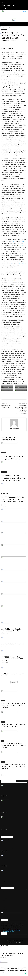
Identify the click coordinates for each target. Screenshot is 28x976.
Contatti (21, 940)
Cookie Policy (15, 940)
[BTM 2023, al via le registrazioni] (14, 669)
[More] (21, 43)
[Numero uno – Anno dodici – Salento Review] (14, 872)
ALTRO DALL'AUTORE (8, 440)
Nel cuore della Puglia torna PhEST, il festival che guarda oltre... (13, 725)
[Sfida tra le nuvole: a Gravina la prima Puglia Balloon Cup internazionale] (14, 787)
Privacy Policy (8, 940)
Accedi (4, 8)
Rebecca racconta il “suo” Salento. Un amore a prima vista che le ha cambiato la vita (13, 478)
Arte (3, 741)
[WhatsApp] (18, 43)
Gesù (13, 280)
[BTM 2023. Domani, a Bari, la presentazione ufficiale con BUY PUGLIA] (14, 652)
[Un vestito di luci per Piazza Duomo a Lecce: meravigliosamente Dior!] (14, 857)
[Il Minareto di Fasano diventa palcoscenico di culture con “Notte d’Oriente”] (14, 736)
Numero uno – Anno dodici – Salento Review (11, 878)
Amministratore (6, 40)
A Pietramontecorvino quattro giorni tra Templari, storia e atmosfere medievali (13, 705)
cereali (13, 241)
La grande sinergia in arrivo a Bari (12, 644)
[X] (11, 43)
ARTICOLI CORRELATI (8, 438)
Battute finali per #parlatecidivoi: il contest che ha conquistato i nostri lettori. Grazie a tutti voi (13, 499)
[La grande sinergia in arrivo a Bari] (14, 639)
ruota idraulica (21, 245)
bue (19, 263)
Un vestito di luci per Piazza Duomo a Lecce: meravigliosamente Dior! (13, 863)
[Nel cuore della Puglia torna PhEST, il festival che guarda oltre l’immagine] (14, 717)
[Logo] (10, 27)
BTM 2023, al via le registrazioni (12, 674)
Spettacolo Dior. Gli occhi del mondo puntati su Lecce (11, 848)
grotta (10, 263)
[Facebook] (7, 43)
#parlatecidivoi (4, 493)
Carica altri (13, 682)
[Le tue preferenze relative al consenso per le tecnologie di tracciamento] (25, 973)
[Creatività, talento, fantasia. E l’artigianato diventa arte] (14, 447)
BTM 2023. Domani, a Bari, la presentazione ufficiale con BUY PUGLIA (12, 659)
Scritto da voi (4, 471)
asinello (22, 263)
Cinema (3, 762)
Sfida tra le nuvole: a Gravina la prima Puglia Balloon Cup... (12, 793)
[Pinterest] (14, 43)
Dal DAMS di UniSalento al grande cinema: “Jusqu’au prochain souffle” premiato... (13, 766)
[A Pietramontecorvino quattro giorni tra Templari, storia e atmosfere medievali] (14, 695)
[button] (2, 24)
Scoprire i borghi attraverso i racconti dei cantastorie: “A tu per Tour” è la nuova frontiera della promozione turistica (21, 409)
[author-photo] (14, 426)
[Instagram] (3, 937)
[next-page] (5, 505)
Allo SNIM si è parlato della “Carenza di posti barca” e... (11, 630)
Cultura (3, 700)
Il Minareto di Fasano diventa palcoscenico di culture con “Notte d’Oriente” (13, 745)
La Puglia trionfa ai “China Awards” (6, 406)
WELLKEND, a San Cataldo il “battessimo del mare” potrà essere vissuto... (13, 825)
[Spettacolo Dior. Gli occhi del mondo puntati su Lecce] (14, 842)
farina (23, 241)
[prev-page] (2, 505)
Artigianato (4, 452)
